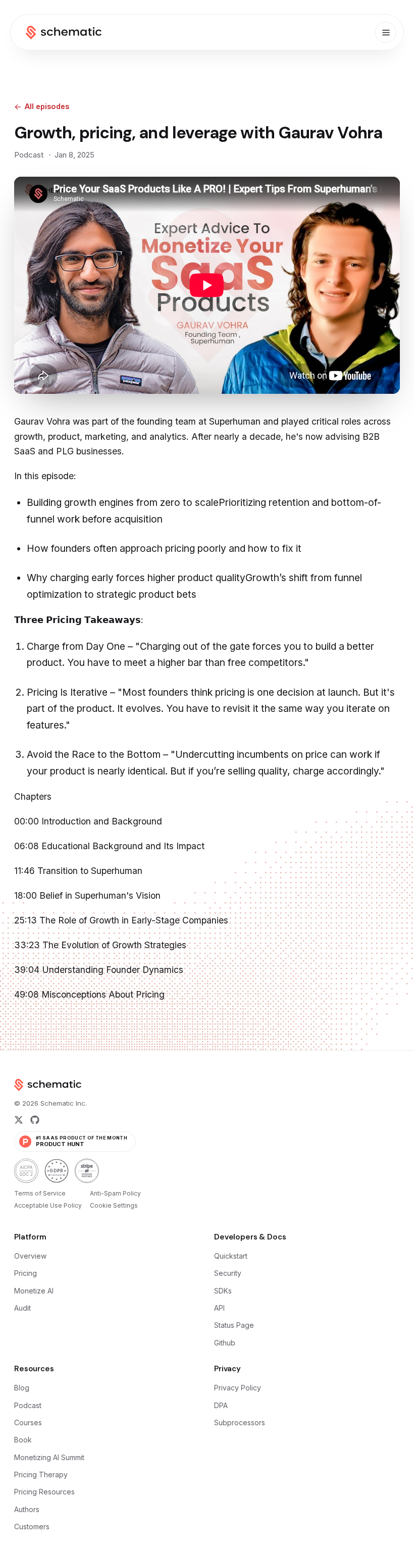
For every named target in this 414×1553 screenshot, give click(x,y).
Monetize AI (34, 1290)
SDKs (223, 1290)
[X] (18, 1119)
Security (227, 1273)
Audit (22, 1308)
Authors (26, 1509)
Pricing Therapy (41, 1474)
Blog (21, 1387)
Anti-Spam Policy (115, 1193)
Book (23, 1439)
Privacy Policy (237, 1387)
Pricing (25, 1273)
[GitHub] (34, 1119)
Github (224, 1342)
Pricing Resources (44, 1491)
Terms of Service (40, 1193)
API (219, 1308)
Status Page (234, 1325)
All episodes (47, 106)
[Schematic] (63, 32)
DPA (221, 1405)
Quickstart (230, 1256)
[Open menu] (385, 32)
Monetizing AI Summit (49, 1457)
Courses (28, 1422)
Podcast (27, 1405)
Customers (31, 1526)
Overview (30, 1256)
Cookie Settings (114, 1205)
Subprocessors (239, 1422)
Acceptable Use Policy (48, 1205)
